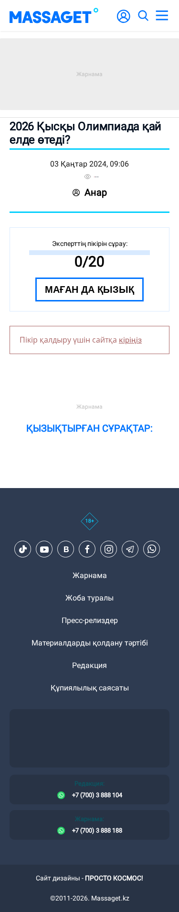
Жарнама (90, 575)
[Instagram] (109, 549)
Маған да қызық (89, 289)
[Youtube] (44, 549)
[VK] (66, 549)
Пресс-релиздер (90, 620)
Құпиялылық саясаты (90, 687)
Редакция (89, 665)
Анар (95, 192)
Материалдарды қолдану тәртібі (90, 642)
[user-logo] (123, 21)
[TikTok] (23, 549)
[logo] (54, 15)
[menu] (161, 15)
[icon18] (89, 526)
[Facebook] (87, 549)
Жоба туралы (89, 597)
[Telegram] (130, 549)
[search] (142, 15)
